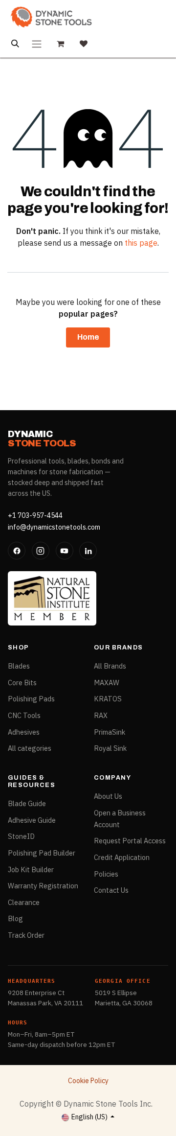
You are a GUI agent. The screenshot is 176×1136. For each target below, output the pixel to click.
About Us (108, 796)
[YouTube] (64, 550)
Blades (19, 666)
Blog (15, 918)
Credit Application (122, 857)
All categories (29, 748)
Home (88, 337)
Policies (106, 874)
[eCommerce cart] (60, 43)
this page (141, 243)
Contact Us (111, 890)
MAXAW (106, 682)
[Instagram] (40, 550)
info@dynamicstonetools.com (54, 527)
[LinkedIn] (88, 550)
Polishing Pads (31, 698)
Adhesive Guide (32, 820)
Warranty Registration (43, 885)
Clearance (24, 902)
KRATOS (108, 698)
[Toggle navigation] (36, 43)
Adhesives (24, 732)
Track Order (26, 935)
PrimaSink (109, 732)
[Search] (15, 43)
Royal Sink (110, 748)
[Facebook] (16, 550)
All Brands (110, 666)
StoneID (21, 836)
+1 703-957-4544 (35, 515)
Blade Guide (27, 803)
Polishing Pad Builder (41, 853)
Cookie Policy (88, 1080)
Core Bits (22, 682)
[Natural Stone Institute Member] (52, 598)
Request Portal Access (130, 840)
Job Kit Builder (31, 869)
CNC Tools (24, 715)
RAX (101, 715)
